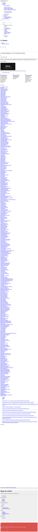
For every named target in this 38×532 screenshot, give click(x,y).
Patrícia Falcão (2, 332)
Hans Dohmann (2, 214)
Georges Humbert (3, 205)
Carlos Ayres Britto (3, 137)
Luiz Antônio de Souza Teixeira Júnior (6, 278)
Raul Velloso (2, 355)
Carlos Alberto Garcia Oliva (4, 132)
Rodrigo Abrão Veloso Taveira (5, 365)
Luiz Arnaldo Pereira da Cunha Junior (6, 280)
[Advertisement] (7, 440)
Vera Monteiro (2, 387)
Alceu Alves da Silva (3, 97)
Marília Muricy (2, 312)
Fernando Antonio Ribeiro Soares (5, 188)
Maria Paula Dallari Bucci (4, 306)
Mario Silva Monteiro (3, 311)
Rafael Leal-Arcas (3, 350)
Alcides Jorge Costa (3, 98)
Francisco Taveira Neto (4, 200)
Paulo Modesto (2, 337)
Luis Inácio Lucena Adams (4, 275)
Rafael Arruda (2, 347)
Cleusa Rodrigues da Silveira (4, 153)
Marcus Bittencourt (3, 300)
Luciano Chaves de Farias (4, 269)
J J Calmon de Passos (3, 223)
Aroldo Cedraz (2, 124)
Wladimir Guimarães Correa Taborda (6, 394)
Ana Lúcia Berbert (3, 106)
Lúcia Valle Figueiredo (4, 287)
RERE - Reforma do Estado (8, 8)
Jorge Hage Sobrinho (3, 237)
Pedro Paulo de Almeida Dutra (5, 346)
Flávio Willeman (3, 195)
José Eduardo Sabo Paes (4, 246)
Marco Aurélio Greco (3, 294)
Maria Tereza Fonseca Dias (4, 308)
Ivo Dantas (2, 222)
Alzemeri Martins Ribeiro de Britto (5, 104)
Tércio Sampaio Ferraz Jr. (4, 381)
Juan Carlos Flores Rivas (4, 255)
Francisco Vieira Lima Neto (4, 201)
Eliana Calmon (2, 176)
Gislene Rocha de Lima (4, 209)
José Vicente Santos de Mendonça (5, 253)
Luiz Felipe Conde (3, 282)
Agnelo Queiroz (2, 91)
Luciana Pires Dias (3, 268)
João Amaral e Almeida (4, 231)
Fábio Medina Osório (3, 183)
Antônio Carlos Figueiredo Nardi (5, 120)
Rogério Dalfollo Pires (3, 368)
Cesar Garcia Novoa (3, 148)
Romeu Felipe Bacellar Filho (4, 370)
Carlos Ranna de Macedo (4, 143)
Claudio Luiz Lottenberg (4, 151)
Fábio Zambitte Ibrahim (4, 184)
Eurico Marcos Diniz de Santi (5, 180)
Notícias (5, 30)
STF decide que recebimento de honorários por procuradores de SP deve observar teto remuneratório (18, 415)
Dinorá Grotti (2, 164)
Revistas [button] (3, 4)
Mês (3, 399)
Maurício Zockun (3, 315)
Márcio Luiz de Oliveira (4, 318)
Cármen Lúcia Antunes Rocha (5, 145)
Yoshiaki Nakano (3, 395)
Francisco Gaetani (3, 198)
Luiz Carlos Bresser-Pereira (4, 281)
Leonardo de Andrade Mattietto (5, 262)
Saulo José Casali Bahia (4, 372)
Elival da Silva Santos (3, 177)
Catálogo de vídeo (5, 507)
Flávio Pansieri (2, 194)
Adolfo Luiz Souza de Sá (4, 89)
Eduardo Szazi (2, 173)
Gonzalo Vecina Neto (3, 210)
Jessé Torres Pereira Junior (4, 229)
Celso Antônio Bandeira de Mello (5, 146)
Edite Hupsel (2, 169)
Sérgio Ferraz (2, 374)
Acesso (4, 24)
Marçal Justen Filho (3, 301)
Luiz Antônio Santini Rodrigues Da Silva (6, 279)
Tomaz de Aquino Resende (4, 385)
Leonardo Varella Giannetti (4, 263)
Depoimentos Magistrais (5, 43)
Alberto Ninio (2, 95)
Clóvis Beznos (2, 155)
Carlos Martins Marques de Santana (6, 139)
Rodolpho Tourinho (3, 364)
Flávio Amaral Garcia (3, 192)
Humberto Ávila (2, 218)
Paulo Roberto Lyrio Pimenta (5, 340)
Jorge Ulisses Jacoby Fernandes (5, 239)
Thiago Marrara (2, 382)
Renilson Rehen (2, 357)
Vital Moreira (2, 390)
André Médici (2, 115)
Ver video (2, 75)
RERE (3, 500)
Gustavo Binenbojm (3, 213)
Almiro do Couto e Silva (4, 103)
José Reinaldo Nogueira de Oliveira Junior (7, 250)
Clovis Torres (2, 154)
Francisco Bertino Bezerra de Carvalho (6, 197)
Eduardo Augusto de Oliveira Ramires (6, 170)
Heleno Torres (2, 216)
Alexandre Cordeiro (3, 100)
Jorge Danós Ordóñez (3, 235)
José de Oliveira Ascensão (4, 243)
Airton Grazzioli (2, 93)
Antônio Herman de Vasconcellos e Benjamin (7, 121)
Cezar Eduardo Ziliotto (4, 149)
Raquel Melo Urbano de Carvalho (5, 354)
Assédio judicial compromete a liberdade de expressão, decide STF (12, 410)
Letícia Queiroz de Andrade (4, 264)
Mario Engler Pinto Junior (4, 310)
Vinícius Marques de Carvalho (5, 389)
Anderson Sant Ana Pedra (4, 111)
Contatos (5, 36)
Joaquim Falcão (2, 230)
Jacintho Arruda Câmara (4, 224)
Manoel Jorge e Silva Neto (4, 288)
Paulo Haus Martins (3, 336)
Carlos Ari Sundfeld (3, 135)
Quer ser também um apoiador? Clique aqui (10, 487)
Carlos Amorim (2, 134)
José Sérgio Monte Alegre (4, 252)
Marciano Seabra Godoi (4, 292)
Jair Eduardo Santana (3, 227)
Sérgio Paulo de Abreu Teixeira (5, 376)
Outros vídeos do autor (6, 72)
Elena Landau (2, 175)
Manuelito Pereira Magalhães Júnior (6, 289)
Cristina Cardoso (3, 158)
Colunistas (4, 3)
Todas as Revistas (7, 5)
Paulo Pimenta (2, 338)
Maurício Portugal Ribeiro (4, 314)
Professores (4, 2)
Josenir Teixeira (2, 240)
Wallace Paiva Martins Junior (5, 392)
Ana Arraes (2, 105)
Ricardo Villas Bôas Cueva (4, 361)
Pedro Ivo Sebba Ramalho (4, 345)
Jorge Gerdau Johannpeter (4, 236)
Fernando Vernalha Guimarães (5, 190)
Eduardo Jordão (2, 171)
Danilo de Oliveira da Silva (4, 162)
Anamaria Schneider (3, 109)
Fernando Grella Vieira (4, 189)
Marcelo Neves (2, 291)
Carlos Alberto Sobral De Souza (5, 133)
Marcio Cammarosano (3, 293)
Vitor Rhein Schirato (3, 391)
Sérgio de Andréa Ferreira (4, 373)
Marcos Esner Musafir (3, 297)
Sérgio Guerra (2, 375)
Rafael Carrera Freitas (3, 348)
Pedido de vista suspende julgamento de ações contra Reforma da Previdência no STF (15, 408)
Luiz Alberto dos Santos (4, 277)
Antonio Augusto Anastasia (4, 118)
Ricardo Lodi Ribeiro (3, 360)
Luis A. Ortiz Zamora (3, 272)
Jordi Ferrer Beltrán (3, 234)
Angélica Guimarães (3, 117)
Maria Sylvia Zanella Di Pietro (5, 307)
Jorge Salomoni (2, 238)
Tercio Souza (2, 380)
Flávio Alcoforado (3, 191)
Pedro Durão (2, 343)
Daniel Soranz (2, 160)
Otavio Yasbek (2, 329)
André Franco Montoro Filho (5, 113)
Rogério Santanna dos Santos (5, 369)
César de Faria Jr (3, 150)
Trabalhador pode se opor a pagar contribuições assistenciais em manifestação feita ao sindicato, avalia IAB (19, 412)
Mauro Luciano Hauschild (4, 316)
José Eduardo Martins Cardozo (5, 245)
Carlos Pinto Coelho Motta (4, 142)
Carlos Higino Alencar (3, 138)
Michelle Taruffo (3, 319)
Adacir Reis (2, 87)
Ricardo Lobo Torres (3, 359)
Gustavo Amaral (2, 211)
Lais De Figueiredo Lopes (4, 260)
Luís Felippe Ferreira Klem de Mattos (6, 286)
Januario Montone (3, 228)
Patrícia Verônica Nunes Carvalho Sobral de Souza (8, 333)
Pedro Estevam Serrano (4, 344)
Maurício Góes (2, 313)
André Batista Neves (3, 112)
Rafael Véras (2, 352)
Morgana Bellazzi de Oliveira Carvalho (6, 324)
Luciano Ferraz (2, 270)
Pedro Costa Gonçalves (4, 342)
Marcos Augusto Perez (3, 295)
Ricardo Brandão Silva (4, 358)
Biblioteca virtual (7, 33)
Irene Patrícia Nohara (3, 221)
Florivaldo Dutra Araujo (4, 196)
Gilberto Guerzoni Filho (4, 207)
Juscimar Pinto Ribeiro (3, 257)
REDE (3, 499)
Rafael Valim (2, 351)
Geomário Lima (2, 204)
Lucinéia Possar (2, 271)
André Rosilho (2, 116)
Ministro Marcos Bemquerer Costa (5, 321)
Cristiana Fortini (2, 156)
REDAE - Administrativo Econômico (10, 9)
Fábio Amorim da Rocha (4, 182)
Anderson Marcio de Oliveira (5, 110)
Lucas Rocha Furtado (3, 267)
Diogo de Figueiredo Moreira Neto (5, 165)
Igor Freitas (2, 219)
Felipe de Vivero (3, 185)
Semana (3, 398)
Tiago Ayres (2, 383)
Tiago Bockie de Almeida (4, 384)
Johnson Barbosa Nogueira (4, 233)
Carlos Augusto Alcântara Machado (6, 136)
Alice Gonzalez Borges (4, 101)
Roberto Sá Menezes (3, 363)
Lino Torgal (2, 266)
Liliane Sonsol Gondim (4, 265)
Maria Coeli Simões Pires (4, 303)
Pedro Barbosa (2, 341)
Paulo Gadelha (2, 335)
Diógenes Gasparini (3, 166)
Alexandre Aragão (3, 99)
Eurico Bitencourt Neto (4, 179)
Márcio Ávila (2, 317)
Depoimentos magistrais (8, 17)
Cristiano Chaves (3, 157)
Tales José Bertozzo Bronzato (5, 379)
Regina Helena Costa (3, 356)
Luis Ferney (2, 274)
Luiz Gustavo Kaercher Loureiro (5, 283)
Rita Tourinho (2, 362)
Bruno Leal (2, 129)
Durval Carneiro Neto (3, 167)
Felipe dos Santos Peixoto (4, 186)
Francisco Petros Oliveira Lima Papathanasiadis (7, 199)
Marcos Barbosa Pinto (3, 296)
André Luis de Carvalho (4, 114)
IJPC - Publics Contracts (8, 12)
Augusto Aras (2, 125)
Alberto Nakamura (3, 94)
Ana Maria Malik (3, 107)
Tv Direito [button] (4, 15)
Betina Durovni (2, 128)
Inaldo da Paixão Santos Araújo (5, 220)
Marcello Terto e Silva (3, 290)
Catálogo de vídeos (7, 16)
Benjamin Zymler (3, 127)
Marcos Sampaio (3, 299)
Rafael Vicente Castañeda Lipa (5, 353)
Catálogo (2, 42)
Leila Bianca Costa (3, 261)
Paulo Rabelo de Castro (4, 339)
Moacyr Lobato (2, 323)
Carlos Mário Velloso (3, 140)
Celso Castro (2, 147)
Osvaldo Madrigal (3, 328)
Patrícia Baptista (2, 331)
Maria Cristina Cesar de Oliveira (5, 304)
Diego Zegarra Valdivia (4, 163)
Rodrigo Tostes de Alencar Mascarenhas (6, 367)
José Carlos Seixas (3, 242)
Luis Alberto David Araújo (4, 273)
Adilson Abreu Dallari (3, 88)
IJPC (3, 504)
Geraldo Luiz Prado (3, 206)
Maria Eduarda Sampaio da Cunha (5, 305)
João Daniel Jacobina (3, 232)
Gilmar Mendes (2, 208)
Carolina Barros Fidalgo (4, 144)
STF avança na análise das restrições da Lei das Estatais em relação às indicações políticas (16, 413)
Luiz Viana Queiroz (3, 285)
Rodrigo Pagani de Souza (4, 366)
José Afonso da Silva (3, 241)
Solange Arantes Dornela (4, 378)
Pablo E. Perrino (3, 330)
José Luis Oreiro (3, 249)
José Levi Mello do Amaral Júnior (5, 248)
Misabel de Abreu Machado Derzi (5, 322)
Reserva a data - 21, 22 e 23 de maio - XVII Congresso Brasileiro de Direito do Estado (15, 400)
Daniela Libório (2, 161)
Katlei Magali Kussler (3, 259)
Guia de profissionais (5, 18)
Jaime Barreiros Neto (3, 226)
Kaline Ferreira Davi (3, 258)
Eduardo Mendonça (3, 172)
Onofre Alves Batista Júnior (4, 326)
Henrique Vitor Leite (3, 217)
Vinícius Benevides (3, 388)
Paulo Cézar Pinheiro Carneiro (5, 334)
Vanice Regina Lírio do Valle (4, 386)
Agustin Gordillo (3, 92)
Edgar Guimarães (3, 168)
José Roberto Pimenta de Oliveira (5, 251)
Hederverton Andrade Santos (4, 215)
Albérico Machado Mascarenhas (5, 96)
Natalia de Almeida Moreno (4, 325)
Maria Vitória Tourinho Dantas (5, 309)
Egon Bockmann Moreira (4, 174)
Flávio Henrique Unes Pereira (5, 193)
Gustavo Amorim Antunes (4, 212)
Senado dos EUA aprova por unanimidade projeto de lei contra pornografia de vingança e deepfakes (18, 402)
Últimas (3, 397)
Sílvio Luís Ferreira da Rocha (5, 377)
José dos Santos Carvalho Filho (5, 244)
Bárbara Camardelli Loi (4, 126)
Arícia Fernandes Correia (4, 122)
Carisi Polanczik (2, 131)
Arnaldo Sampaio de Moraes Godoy (6, 123)
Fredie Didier (2, 202)
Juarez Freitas (2, 256)
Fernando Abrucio (3, 187)
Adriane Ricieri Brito (3, 90)
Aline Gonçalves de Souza (4, 102)
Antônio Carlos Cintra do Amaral (5, 119)
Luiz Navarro (2, 284)
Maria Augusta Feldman (4, 302)
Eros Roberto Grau (3, 178)
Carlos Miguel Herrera (3, 141)
